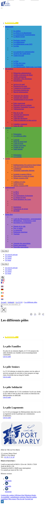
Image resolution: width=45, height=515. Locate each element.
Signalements (17, 80)
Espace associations (19, 245)
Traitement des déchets (20, 96)
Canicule (16, 140)
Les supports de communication (23, 52)
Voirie (11, 203)
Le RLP (16, 194)
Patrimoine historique (20, 232)
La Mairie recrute (19, 36)
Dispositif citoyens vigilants (22, 105)
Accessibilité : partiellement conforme (13, 497)
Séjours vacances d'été (20, 178)
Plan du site (20, 499)
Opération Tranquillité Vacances (24, 107)
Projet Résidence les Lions (22, 199)
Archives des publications (21, 54)
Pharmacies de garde (20, 86)
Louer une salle (14, 238)
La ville (11, 29)
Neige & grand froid (20, 142)
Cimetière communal (20, 124)
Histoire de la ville (19, 226)
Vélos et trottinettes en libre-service (25, 120)
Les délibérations (19, 42)
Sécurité (12, 101)
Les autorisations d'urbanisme (23, 195)
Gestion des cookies (7, 495)
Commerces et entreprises (21, 88)
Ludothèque (17, 168)
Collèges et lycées (19, 182)
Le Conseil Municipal (16, 38)
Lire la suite (7, 356)
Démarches (13, 71)
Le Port (15, 61)
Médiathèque (13, 236)
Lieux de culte (18, 126)
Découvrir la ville (15, 224)
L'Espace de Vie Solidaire (17, 153)
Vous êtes (5, 251)
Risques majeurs (14, 205)
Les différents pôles (19, 136)
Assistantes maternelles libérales (23, 170)
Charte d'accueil (18, 55)
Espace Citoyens (14, 161)
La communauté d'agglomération (24, 35)
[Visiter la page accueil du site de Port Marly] (5, 6)
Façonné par (29, 499)
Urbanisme (12, 190)
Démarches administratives (22, 73)
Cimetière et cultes (15, 122)
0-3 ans (11, 163)
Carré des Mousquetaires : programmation (27, 219)
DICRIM (16, 211)
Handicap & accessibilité (17, 151)
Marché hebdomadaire (20, 92)
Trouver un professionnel (17, 82)
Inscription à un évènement (22, 222)
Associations (13, 241)
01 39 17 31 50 (9, 457)
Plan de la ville (18, 113)
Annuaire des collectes (20, 98)
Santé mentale (18, 149)
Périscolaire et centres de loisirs (23, 176)
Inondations (17, 207)
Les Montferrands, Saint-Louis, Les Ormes (27, 67)
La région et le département (22, 33)
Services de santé (19, 84)
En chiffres (17, 31)
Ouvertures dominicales (21, 90)
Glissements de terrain (20, 209)
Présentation (17, 134)
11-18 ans (12, 180)
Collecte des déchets (16, 94)
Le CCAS (12, 132)
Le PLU (16, 192)
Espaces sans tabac (19, 145)
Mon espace (12, 499)
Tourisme (16, 234)
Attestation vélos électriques (22, 79)
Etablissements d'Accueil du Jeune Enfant (27, 165)
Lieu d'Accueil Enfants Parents (23, 167)
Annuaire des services (16, 48)
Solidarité (11, 302)
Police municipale (19, 103)
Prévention (12, 138)
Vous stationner (18, 116)
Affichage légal (19, 495)
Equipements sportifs (16, 239)
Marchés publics (31, 497)
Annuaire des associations (21, 243)
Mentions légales (30, 495)
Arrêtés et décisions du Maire (23, 75)
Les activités (17, 157)
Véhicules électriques (20, 118)
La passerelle (17, 230)
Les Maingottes (18, 65)
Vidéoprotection (18, 109)
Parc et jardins (18, 228)
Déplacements (14, 111)
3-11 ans (12, 172)
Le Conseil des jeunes (16, 57)
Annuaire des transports (21, 115)
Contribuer (4, 499)
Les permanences (15, 130)
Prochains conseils (19, 40)
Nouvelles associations (20, 247)
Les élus (16, 46)
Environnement (14, 212)
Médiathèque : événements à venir (24, 221)
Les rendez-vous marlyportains (19, 217)
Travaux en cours (15, 201)
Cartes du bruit (18, 143)
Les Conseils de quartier (17, 59)
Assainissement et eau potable (23, 99)
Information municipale (17, 50)
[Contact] (11, 23)
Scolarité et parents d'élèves (22, 174)
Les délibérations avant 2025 (22, 44)
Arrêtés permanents (19, 77)
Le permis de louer (19, 197)
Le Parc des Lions (19, 63)
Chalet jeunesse (18, 184)
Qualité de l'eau (18, 147)
